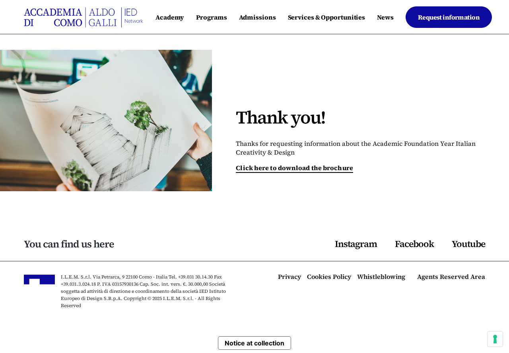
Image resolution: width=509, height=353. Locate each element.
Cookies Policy (329, 277)
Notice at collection (254, 343)
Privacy (289, 277)
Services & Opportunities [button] (326, 17)
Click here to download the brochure (294, 167)
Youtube (468, 243)
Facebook (414, 243)
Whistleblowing (381, 277)
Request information (449, 17)
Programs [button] (211, 17)
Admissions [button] (257, 17)
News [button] (385, 17)
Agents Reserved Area (451, 277)
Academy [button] (169, 17)
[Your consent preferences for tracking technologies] (495, 339)
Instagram (356, 243)
